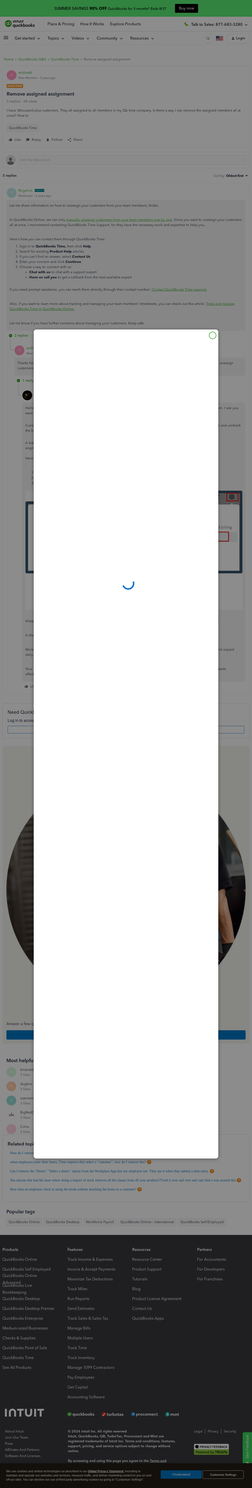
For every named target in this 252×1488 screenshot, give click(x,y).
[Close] (212, 335)
